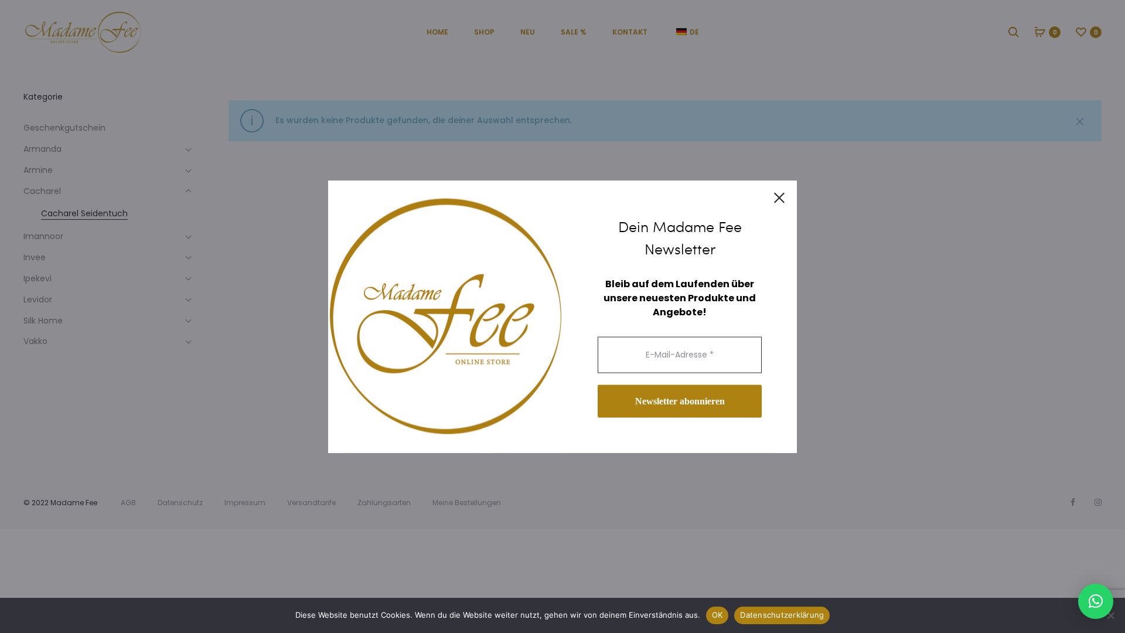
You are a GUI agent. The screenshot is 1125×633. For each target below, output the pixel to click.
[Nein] (1110, 615)
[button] (1095, 601)
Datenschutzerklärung (782, 615)
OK (717, 615)
